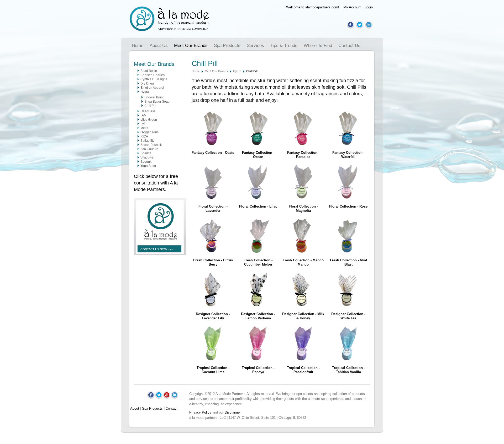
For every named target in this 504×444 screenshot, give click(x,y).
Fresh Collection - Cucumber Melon (258, 262)
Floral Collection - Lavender (213, 208)
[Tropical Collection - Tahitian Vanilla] (348, 359)
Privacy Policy (200, 412)
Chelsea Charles (152, 75)
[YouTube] (167, 398)
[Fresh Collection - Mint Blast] (348, 252)
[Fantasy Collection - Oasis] (213, 144)
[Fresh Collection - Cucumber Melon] (258, 252)
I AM (143, 115)
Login (369, 7)
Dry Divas (147, 83)
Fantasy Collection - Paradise (303, 155)
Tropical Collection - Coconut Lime (213, 370)
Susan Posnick (151, 145)
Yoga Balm (148, 166)
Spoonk (145, 161)
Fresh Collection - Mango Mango (303, 262)
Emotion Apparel (152, 87)
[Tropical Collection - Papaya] (258, 359)
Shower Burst (154, 97)
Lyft (142, 124)
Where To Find (318, 45)
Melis (144, 128)
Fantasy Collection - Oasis (213, 153)
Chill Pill (150, 106)
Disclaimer (232, 412)
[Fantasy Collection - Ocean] (258, 144)
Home (137, 45)
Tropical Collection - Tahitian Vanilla (348, 370)
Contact (171, 408)
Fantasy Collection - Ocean (258, 155)
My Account (352, 7)
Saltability (147, 140)
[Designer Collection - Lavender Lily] (213, 306)
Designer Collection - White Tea (348, 316)
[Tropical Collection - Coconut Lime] (213, 359)
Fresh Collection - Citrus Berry (213, 262)
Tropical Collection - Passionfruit (303, 370)
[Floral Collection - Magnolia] (303, 198)
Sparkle (145, 153)
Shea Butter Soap (157, 101)
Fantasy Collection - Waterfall (348, 155)
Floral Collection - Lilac (258, 206)
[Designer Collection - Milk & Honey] (303, 306)
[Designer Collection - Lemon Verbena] (258, 306)
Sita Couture (149, 149)
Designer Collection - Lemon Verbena (258, 316)
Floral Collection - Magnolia (303, 208)
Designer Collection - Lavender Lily (213, 316)
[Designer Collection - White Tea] (348, 306)
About (134, 408)
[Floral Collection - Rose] (348, 198)
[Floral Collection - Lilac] (258, 198)
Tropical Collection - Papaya (258, 370)
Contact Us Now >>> (156, 249)
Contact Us (349, 45)
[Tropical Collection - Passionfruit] (303, 359)
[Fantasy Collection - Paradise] (303, 144)
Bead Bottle (148, 71)
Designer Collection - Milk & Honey (303, 316)
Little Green (148, 119)
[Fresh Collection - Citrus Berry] (213, 252)
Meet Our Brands (191, 45)
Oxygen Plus (149, 132)
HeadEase (148, 111)
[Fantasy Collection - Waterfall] (348, 144)
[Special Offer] (160, 259)
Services (255, 45)
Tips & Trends (283, 45)
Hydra (144, 92)
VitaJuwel (147, 157)
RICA (144, 136)
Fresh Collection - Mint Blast (348, 262)
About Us (159, 45)
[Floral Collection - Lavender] (213, 198)
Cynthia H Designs (153, 79)
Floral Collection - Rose (348, 206)
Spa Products (227, 45)
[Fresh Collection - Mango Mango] (303, 252)
